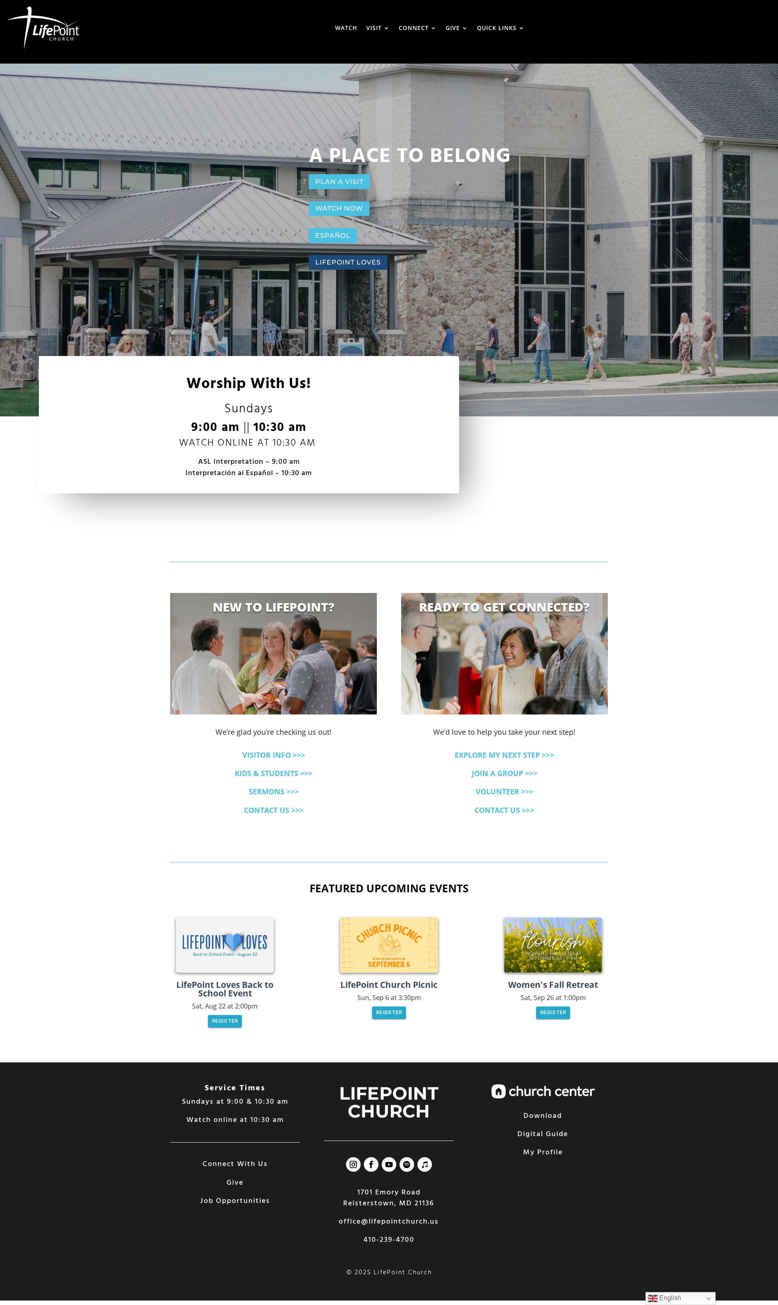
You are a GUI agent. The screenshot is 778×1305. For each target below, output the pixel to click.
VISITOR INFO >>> (273, 755)
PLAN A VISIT (339, 182)
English (669, 1297)
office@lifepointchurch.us (389, 1222)
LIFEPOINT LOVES (348, 262)
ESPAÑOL (333, 235)
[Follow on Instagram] (353, 1164)
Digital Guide (542, 1134)
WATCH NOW (339, 208)
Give (235, 1183)
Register (225, 1021)
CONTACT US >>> (274, 810)
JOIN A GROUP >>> (504, 773)
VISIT (374, 28)
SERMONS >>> (274, 791)
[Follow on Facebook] (371, 1164)
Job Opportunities (235, 1201)
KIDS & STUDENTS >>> (273, 773)
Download (543, 1116)
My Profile (543, 1152)
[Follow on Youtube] (389, 1164)
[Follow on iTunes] (424, 1164)
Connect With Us (235, 1164)
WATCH (346, 28)
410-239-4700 (389, 1240)
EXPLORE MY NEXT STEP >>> (504, 755)
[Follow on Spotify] (407, 1164)
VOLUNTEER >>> (504, 791)
